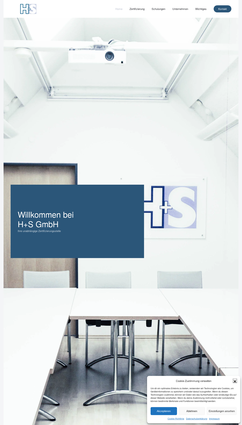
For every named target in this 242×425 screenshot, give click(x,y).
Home (118, 9)
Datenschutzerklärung (196, 418)
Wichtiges (201, 9)
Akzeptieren (164, 411)
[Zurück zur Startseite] (28, 9)
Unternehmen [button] (180, 9)
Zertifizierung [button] (137, 9)
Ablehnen (191, 411)
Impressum (214, 418)
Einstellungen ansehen (222, 411)
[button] (235, 381)
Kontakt (222, 9)
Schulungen (158, 9)
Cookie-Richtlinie (176, 418)
